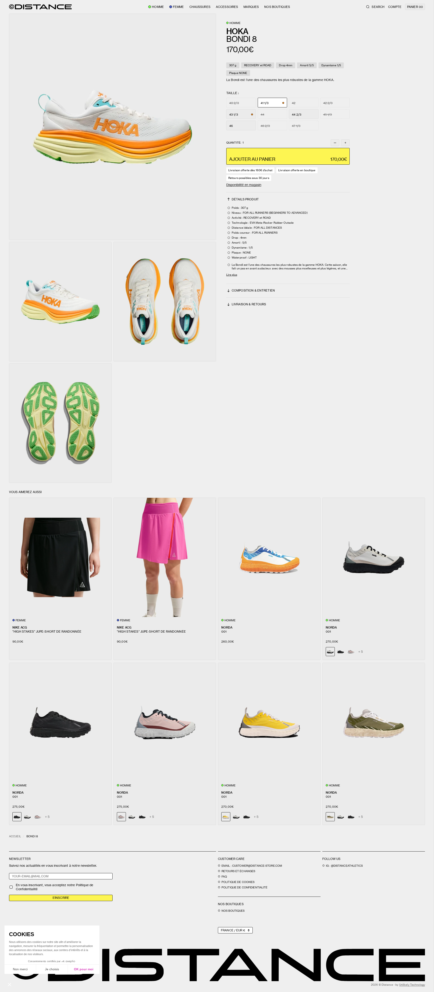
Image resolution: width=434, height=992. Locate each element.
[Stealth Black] (340, 651)
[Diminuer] (335, 142)
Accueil (15, 836)
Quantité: (235, 142)
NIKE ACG (19, 627)
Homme (158, 7)
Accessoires (227, 7)
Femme (178, 7)
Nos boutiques (277, 7)
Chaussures (199, 7)
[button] (112, 127)
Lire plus (231, 274)
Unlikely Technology (412, 984)
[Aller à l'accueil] (40, 6)
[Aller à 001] (269, 557)
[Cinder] (27, 816)
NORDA (226, 627)
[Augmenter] (345, 142)
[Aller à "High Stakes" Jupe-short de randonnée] (60, 557)
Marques (251, 7)
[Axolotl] (351, 651)
